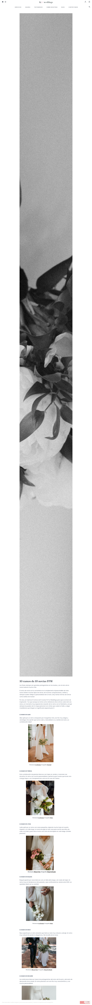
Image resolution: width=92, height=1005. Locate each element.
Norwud (49, 764)
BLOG (63, 7)
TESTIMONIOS (38, 7)
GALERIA (27, 7)
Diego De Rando (51, 871)
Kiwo (51, 817)
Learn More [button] (57, 1002)
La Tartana (38, 764)
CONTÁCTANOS (73, 7)
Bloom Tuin (37, 871)
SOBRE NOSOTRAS (52, 7)
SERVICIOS (18, 7)
